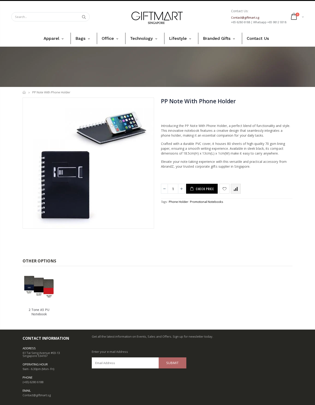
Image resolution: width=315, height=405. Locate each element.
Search (84, 16)
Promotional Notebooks (206, 202)
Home (24, 92)
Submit (172, 363)
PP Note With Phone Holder (198, 101)
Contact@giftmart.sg (37, 395)
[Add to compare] (236, 189)
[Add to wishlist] (224, 189)
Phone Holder (178, 202)
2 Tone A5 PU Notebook (39, 311)
